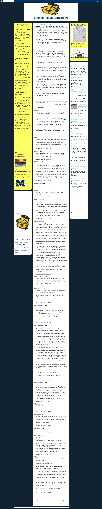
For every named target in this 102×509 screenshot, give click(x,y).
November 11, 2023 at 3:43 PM (43, 411)
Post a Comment (39, 495)
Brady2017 (38, 183)
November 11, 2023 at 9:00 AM (43, 302)
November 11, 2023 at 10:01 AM (43, 322)
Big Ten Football (63, 104)
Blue (37, 110)
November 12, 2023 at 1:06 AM (43, 492)
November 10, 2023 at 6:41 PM (43, 148)
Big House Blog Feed (78, 216)
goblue (38, 151)
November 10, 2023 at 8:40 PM (43, 159)
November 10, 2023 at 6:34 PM (43, 135)
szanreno (38, 414)
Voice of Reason (40, 221)
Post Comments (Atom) (45, 504)
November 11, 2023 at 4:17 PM (43, 432)
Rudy (37, 137)
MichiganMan (39, 288)
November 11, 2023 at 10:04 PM (43, 454)
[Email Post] (65, 102)
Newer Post (36, 500)
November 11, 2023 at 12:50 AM (43, 286)
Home (51, 500)
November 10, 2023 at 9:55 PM (43, 188)
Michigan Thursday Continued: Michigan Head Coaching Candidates (78, 120)
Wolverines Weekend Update (78, 66)
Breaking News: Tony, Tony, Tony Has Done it (49, 26)
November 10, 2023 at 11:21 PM (43, 274)
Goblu (37, 190)
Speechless (74, 156)
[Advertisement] (22, 141)
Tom (37, 457)
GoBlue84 (38, 161)
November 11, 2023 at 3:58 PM (43, 425)
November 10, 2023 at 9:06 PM (43, 180)
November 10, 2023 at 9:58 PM (43, 218)
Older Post (65, 500)
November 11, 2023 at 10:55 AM (43, 379)
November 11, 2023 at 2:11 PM (43, 401)
